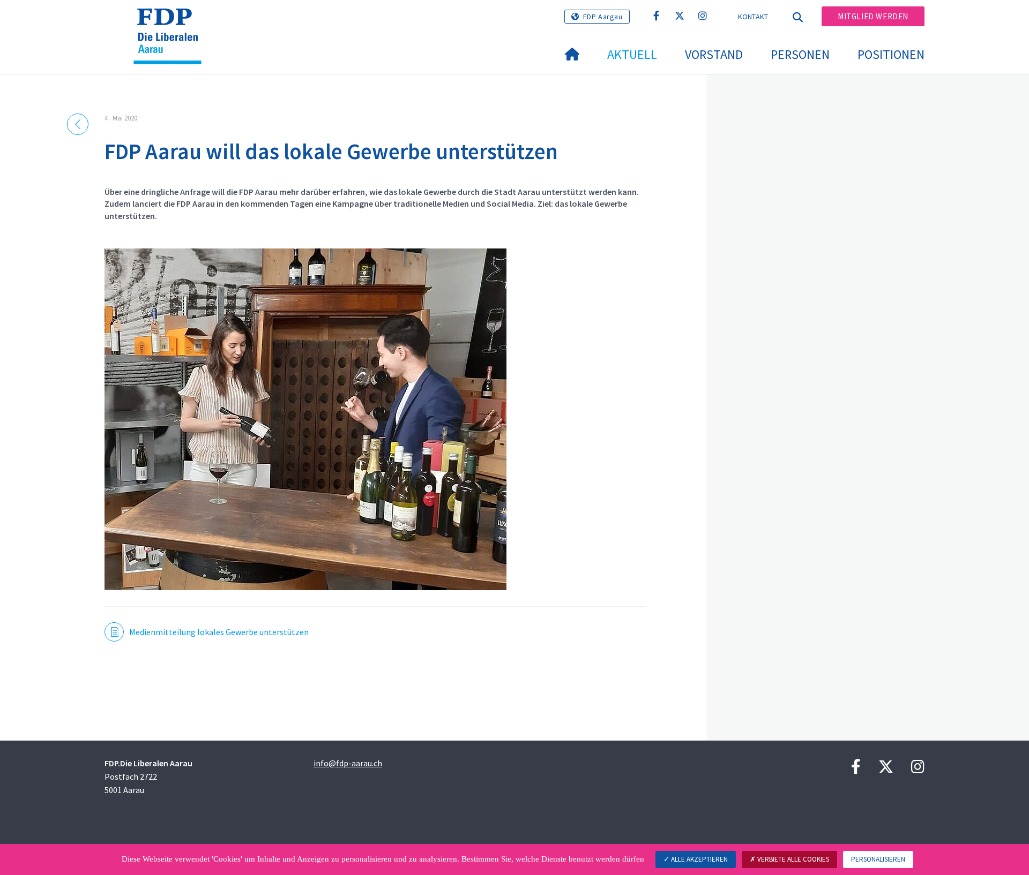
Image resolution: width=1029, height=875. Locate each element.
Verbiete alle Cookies (792, 859)
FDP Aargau (603, 16)
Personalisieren (878, 859)
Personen (800, 54)
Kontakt (753, 16)
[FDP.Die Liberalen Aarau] (171, 22)
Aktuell (632, 54)
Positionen (890, 54)
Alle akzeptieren (698, 859)
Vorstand (714, 54)
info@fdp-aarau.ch (348, 763)
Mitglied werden (873, 16)
